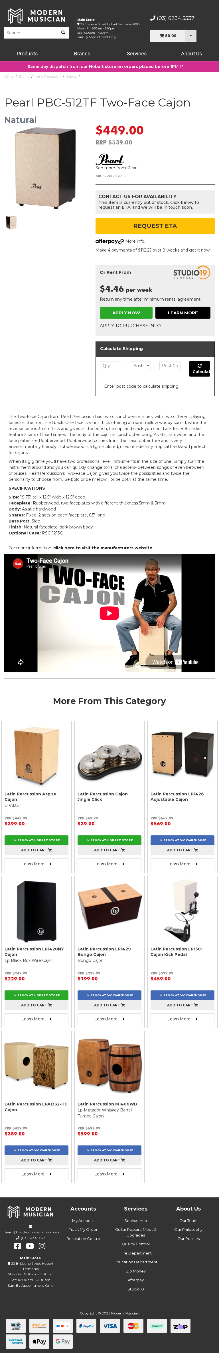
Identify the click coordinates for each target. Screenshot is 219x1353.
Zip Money (136, 1271)
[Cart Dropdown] (190, 36)
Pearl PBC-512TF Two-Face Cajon (107, 77)
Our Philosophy (188, 1229)
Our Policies (188, 1238)
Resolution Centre (83, 1238)
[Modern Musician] (36, 16)
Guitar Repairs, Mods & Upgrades (136, 1232)
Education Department (135, 1262)
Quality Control (136, 1244)
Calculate (201, 371)
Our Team (188, 1220)
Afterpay (136, 1280)
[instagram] (42, 1246)
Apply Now (126, 312)
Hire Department (136, 1253)
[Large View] (11, 223)
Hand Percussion (48, 77)
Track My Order (83, 1229)
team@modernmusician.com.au (32, 1232)
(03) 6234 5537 (174, 18)
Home (8, 77)
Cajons (71, 77)
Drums (24, 77)
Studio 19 (135, 1289)
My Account (83, 1220)
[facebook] (17, 1246)
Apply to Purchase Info (130, 325)
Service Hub (135, 1220)
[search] (63, 33)
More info (134, 241)
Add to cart (34, 850)
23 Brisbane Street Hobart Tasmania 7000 (109, 24)
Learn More (183, 312)
